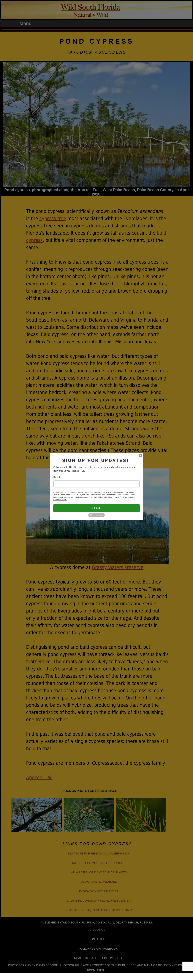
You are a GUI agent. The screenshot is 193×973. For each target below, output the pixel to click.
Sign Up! (96, 508)
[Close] (140, 455)
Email (56, 477)
